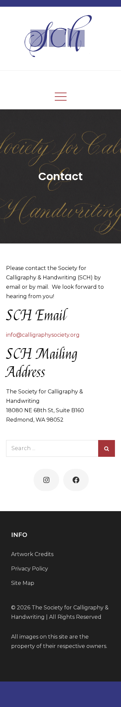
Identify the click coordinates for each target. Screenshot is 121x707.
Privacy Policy (29, 568)
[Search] (106, 448)
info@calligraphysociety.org (43, 335)
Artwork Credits (32, 554)
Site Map (22, 583)
